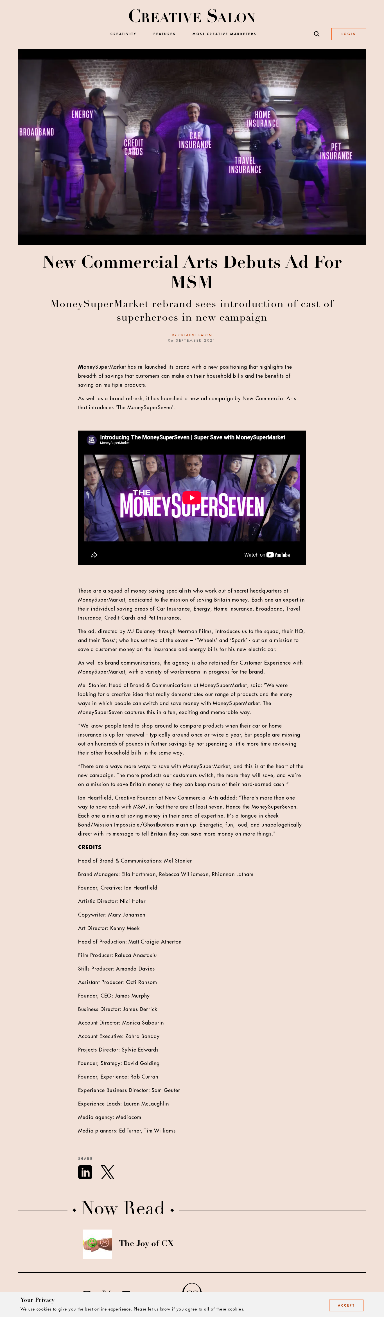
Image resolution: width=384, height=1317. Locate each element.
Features (164, 34)
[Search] (316, 34)
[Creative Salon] (192, 16)
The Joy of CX (146, 1244)
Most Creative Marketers (225, 34)
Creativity (123, 34)
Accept (346, 1305)
